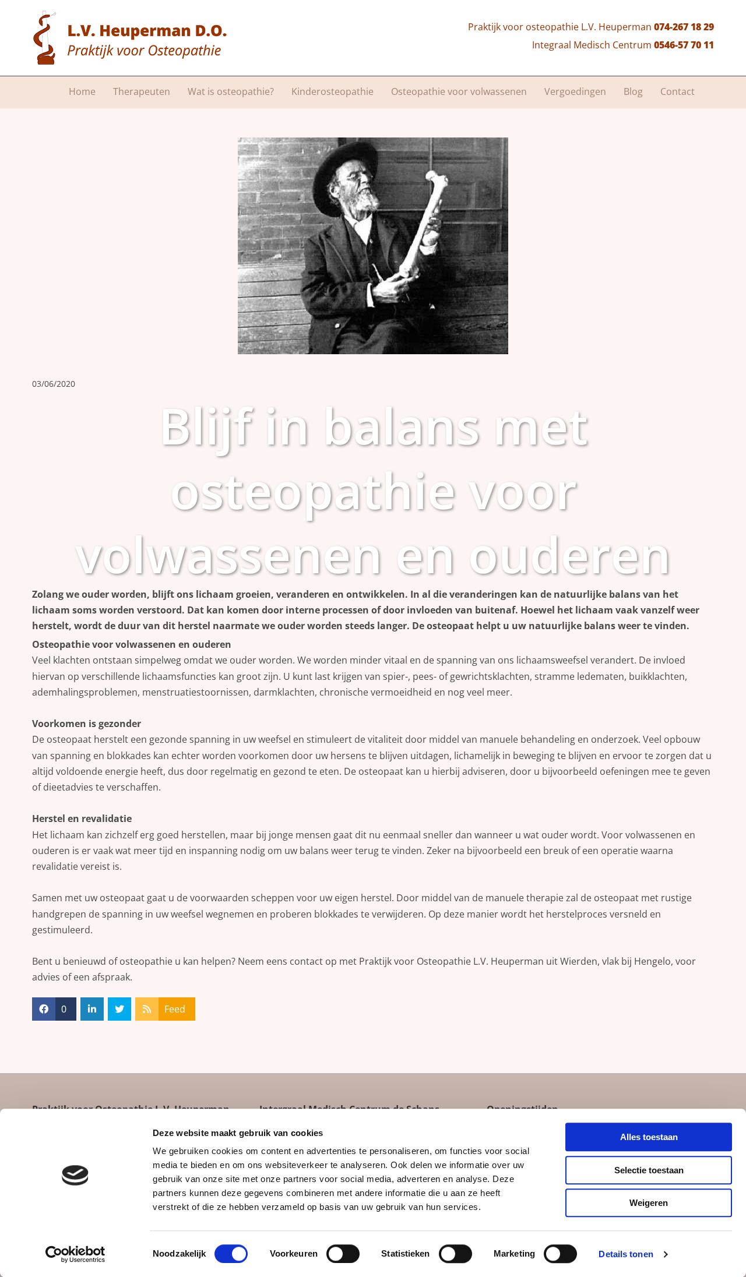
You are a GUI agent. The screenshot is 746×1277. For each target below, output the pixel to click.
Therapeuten (141, 91)
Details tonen (626, 1254)
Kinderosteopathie (332, 91)
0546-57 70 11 (684, 44)
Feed (174, 1009)
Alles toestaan (649, 1137)
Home (82, 91)
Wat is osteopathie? (231, 91)
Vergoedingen (575, 91)
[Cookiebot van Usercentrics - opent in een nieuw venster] (75, 1254)
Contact (677, 91)
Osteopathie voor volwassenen (459, 91)
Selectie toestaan (649, 1170)
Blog (633, 91)
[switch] (343, 1253)
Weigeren (648, 1203)
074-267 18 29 (684, 26)
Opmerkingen (683, 383)
